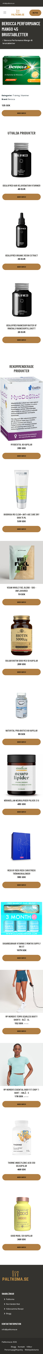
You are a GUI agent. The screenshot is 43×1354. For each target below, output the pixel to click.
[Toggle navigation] (5, 12)
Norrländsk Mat (13, 1304)
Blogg (8, 1313)
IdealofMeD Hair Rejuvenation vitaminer (21, 185)
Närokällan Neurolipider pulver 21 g (21, 800)
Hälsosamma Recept (15, 1309)
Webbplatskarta (32, 1349)
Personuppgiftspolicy (13, 1349)
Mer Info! (21, 113)
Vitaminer (25, 95)
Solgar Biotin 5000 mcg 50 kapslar (21, 660)
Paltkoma (10, 1299)
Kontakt (21, 1347)
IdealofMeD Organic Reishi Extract (21, 255)
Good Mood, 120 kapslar (21, 1235)
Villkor (29, 1347)
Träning (16, 95)
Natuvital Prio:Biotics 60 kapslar (21, 730)
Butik (35, 13)
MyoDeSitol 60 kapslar (21, 444)
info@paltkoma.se (8, 3)
